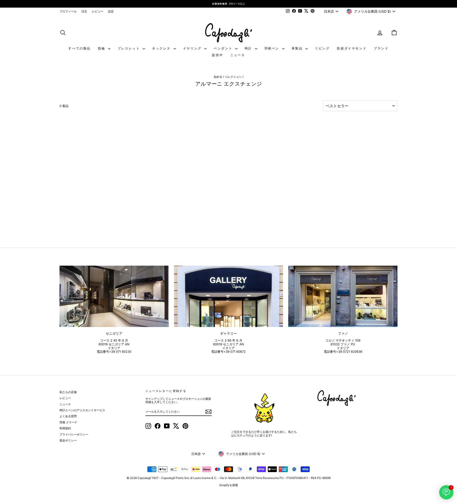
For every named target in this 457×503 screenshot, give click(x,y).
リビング (322, 48)
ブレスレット (129, 48)
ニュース (237, 55)
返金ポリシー (68, 440)
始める (218, 76)
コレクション (233, 76)
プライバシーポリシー (74, 434)
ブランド (381, 48)
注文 (84, 11)
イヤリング (193, 48)
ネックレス (162, 48)
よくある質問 (68, 416)
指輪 (102, 48)
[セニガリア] (114, 296)
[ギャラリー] (228, 296)
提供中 (217, 55)
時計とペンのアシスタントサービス (82, 410)
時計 (249, 48)
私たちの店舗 (68, 392)
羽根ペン (272, 48)
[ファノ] (342, 296)
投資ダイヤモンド (352, 48)
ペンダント (224, 48)
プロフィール (68, 11)
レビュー (97, 11)
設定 (111, 11)
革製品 (298, 48)
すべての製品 (79, 48)
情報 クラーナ (68, 422)
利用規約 (65, 428)
